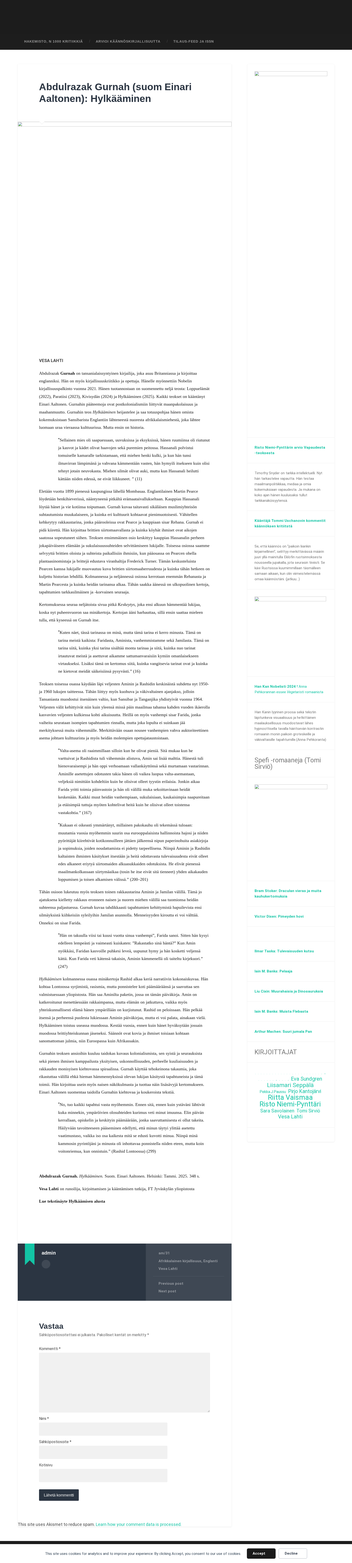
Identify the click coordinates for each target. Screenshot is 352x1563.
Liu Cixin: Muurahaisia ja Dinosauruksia (289, 991)
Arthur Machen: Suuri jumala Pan (283, 1031)
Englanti (210, 1261)
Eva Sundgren (306, 1079)
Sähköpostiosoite (55, 1442)
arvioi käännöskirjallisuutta (128, 41)
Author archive (46, 1264)
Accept (259, 1553)
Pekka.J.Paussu (273, 1091)
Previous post (171, 1283)
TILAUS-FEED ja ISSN (193, 41)
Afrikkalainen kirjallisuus (180, 1261)
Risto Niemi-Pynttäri (290, 1104)
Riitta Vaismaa (290, 1097)
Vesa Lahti (168, 1269)
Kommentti (50, 1349)
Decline (291, 1553)
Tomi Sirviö (308, 1111)
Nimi (44, 1419)
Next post (167, 1291)
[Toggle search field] (326, 41)
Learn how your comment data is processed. (139, 1524)
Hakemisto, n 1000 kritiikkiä (53, 41)
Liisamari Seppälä (290, 1085)
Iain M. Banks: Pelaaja (273, 971)
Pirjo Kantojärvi (304, 1091)
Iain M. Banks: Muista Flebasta (281, 1011)
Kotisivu (45, 1465)
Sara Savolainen (277, 1111)
